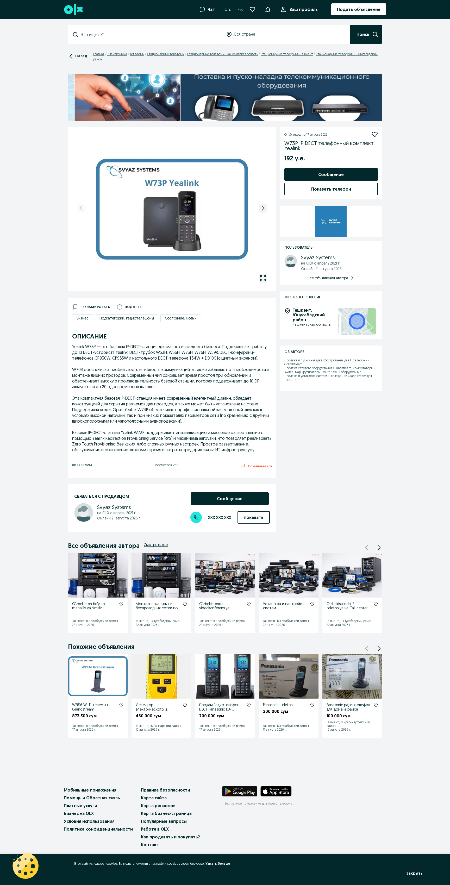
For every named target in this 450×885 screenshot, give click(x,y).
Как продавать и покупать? (170, 836)
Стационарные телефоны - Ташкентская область (222, 54)
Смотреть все (156, 544)
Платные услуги (80, 805)
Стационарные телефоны (165, 54)
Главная (98, 54)
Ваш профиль (304, 9)
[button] (268, 8)
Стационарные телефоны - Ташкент (287, 54)
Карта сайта (154, 797)
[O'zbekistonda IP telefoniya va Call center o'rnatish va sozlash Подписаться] (376, 604)
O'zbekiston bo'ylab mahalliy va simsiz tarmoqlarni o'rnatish (89, 608)
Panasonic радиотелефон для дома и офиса (348, 707)
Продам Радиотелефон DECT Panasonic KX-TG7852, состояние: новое (219, 711)
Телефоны (137, 54)
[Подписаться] (375, 134)
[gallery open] (263, 278)
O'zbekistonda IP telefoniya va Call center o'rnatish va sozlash (347, 608)
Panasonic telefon (278, 704)
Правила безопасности (165, 790)
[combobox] (148, 34)
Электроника (117, 54)
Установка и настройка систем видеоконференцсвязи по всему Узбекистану (285, 610)
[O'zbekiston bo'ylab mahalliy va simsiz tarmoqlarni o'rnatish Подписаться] (121, 604)
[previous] (81, 208)
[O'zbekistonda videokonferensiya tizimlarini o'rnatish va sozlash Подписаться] (249, 604)
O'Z (227, 9)
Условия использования (89, 821)
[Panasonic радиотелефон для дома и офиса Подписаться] (376, 705)
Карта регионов (158, 805)
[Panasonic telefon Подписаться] (312, 705)
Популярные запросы (164, 821)
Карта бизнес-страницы (166, 813)
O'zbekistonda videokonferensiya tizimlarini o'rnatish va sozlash (217, 610)
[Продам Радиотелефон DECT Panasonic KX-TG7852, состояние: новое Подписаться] (249, 705)
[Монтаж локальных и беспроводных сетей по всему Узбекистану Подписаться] (185, 604)
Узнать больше (217, 863)
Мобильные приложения (90, 790)
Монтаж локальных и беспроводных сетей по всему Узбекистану (157, 608)
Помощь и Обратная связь (92, 797)
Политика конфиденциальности (98, 829)
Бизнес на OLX (79, 813)
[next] (263, 208)
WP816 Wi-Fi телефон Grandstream (90, 707)
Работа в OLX (155, 829)
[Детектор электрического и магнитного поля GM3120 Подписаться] (185, 705)
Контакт (150, 844)
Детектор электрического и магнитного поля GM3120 (158, 709)
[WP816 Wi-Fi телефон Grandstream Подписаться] (121, 705)
